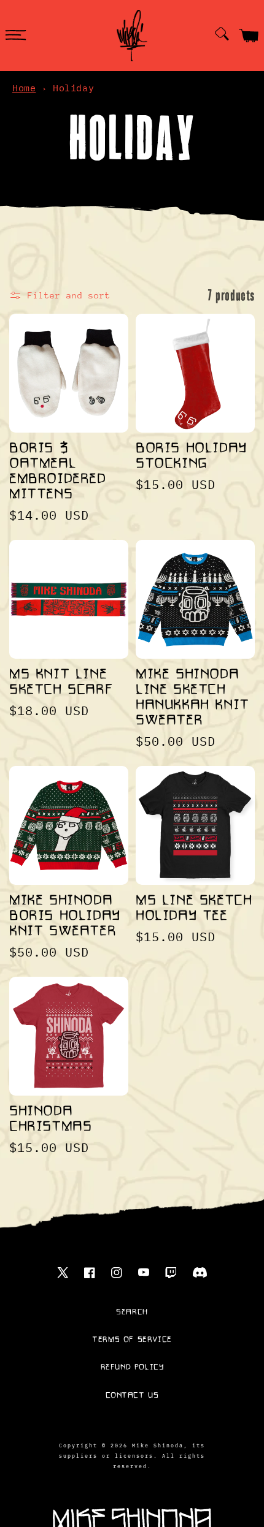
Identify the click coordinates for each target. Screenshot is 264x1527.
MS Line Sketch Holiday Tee (194, 908)
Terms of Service (132, 1339)
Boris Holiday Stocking (191, 456)
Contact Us (132, 1395)
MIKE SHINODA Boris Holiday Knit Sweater (64, 916)
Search (132, 1312)
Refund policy (132, 1367)
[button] (15, 35)
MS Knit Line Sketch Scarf (60, 682)
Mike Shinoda (158, 1445)
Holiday (73, 88)
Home (24, 88)
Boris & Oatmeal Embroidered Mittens (57, 471)
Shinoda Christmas (50, 1119)
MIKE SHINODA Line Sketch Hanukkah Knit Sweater (192, 697)
